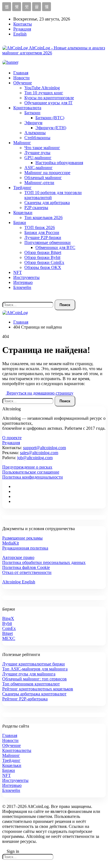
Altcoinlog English (18, 581)
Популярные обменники (47, 242)
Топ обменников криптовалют (31, 684)
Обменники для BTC (55, 247)
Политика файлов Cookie (26, 567)
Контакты (22, 24)
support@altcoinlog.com (44, 447)
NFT (17, 272)
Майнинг (22, 142)
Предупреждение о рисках (27, 467)
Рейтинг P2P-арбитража (25, 698)
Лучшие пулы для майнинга (28, 674)
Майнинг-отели (39, 182)
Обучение (22, 82)
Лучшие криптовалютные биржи (33, 664)
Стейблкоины (37, 137)
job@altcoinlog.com (35, 457)
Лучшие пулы (37, 152)
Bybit (7, 623)
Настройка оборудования (59, 162)
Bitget (7, 633)
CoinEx (9, 628)
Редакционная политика (25, 548)
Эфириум (33, 122)
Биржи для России (41, 232)
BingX (8, 618)
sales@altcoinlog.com (39, 452)
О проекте (12, 437)
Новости (21, 77)
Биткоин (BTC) (49, 117)
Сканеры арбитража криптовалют (34, 693)
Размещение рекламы (22, 538)
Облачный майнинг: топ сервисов (34, 679)
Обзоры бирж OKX (42, 267)
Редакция (22, 29)
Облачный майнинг (43, 177)
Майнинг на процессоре (47, 172)
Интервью (23, 282)
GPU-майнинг (38, 157)
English (20, 34)
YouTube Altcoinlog (42, 87)
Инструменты (26, 277)
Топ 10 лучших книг (43, 92)
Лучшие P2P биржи (42, 237)
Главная (20, 72)
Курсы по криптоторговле (49, 97)
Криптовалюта (27, 107)
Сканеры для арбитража (47, 202)
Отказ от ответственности (27, 572)
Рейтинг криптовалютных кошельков (37, 688)
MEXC (8, 638)
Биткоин (32, 112)
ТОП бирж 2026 (39, 227)
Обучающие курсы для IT (48, 102)
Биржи (19, 222)
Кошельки (22, 212)
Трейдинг (22, 187)
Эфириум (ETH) (50, 127)
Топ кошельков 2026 (43, 217)
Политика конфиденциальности (32, 477)
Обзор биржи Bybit (42, 257)
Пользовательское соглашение (30, 472)
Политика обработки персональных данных (44, 562)
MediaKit (10, 543)
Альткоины (35, 132)
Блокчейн (22, 287)
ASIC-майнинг (38, 167)
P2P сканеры (36, 207)
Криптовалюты (16, 750)
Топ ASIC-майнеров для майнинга (35, 669)
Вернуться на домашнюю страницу (39, 393)
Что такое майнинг (42, 147)
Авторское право (18, 557)
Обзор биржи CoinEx (44, 262)
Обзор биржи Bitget (42, 252)
